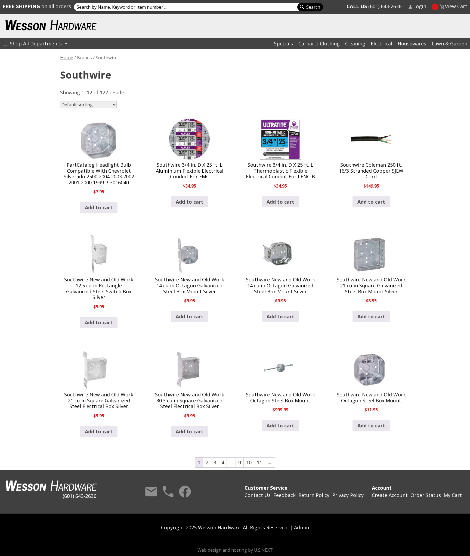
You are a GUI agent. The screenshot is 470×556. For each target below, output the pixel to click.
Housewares (412, 43)
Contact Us (151, 491)
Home (66, 57)
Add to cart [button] (99, 207)
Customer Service (266, 487)
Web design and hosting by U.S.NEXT (235, 550)
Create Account (390, 495)
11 (259, 462)
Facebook (185, 491)
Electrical (381, 43)
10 (249, 462)
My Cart (453, 495)
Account (382, 487)
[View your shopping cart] (435, 7)
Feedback (284, 495)
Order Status (425, 495)
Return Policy (313, 495)
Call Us (168, 491)
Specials (283, 43)
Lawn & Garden (449, 43)
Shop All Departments (36, 43)
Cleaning (355, 43)
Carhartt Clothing (319, 43)
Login (419, 6)
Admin (301, 527)
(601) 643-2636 (374, 6)
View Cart (456, 6)
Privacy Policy (348, 495)
